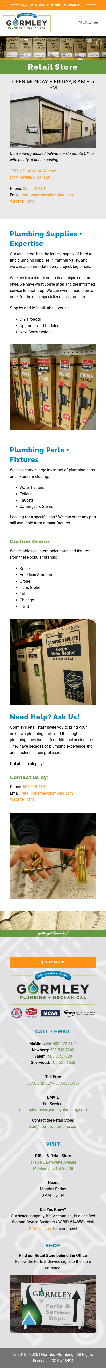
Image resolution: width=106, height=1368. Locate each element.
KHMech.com (40, 1228)
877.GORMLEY (39, 1083)
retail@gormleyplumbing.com (47, 195)
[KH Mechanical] (26, 13)
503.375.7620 (60, 1056)
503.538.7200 (62, 1050)
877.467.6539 (67, 1083)
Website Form (22, 201)
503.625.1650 (63, 1062)
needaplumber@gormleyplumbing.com (53, 1110)
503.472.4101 (35, 188)
